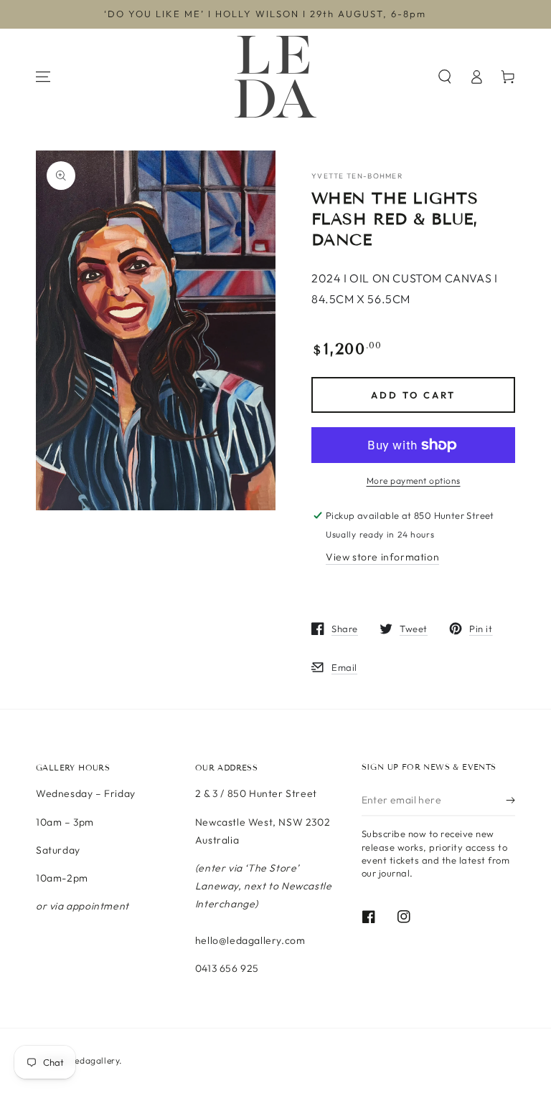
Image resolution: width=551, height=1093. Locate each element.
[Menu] (43, 76)
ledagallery (96, 1060)
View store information (382, 556)
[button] (445, 76)
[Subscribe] (510, 800)
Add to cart (413, 395)
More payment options (414, 480)
